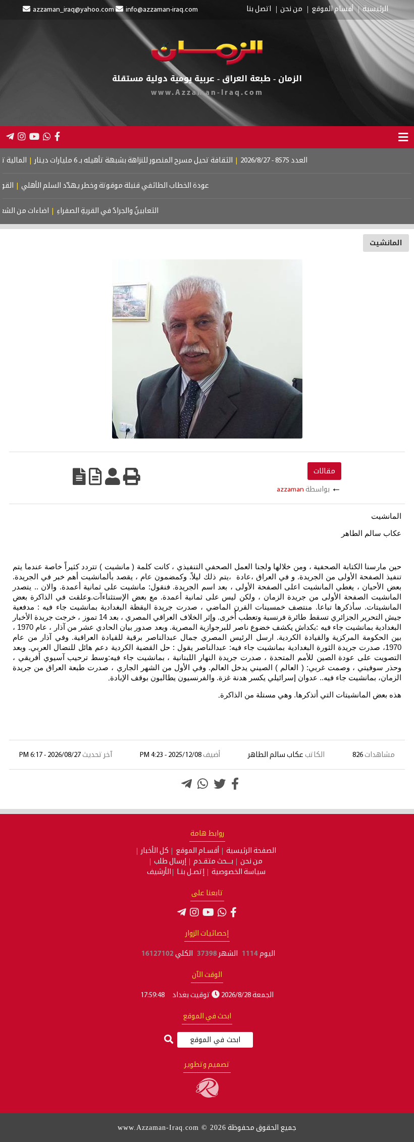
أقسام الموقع (332, 9)
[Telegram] (10, 136)
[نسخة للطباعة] (131, 476)
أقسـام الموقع (197, 851)
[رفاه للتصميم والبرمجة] (207, 1096)
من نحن (291, 9)
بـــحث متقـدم (213, 861)
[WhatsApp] (47, 136)
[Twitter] (220, 783)
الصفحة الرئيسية (251, 851)
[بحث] (169, 1040)
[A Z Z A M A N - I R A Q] (207, 63)
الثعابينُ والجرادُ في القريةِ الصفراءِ (123, 211)
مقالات (324, 471)
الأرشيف (159, 872)
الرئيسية (375, 9)
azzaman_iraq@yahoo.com (73, 10)
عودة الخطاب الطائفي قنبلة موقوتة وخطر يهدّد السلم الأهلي (133, 186)
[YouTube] (34, 136)
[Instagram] (22, 136)
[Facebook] (57, 136)
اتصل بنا (258, 9)
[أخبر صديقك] (112, 476)
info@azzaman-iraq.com (162, 10)
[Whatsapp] (202, 783)
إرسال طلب (170, 861)
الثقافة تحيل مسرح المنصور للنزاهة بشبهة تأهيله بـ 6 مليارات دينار (157, 161)
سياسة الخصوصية (239, 872)
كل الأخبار (155, 851)
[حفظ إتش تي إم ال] (95, 476)
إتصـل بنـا (190, 872)
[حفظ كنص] (79, 476)
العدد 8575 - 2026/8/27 (297, 161)
